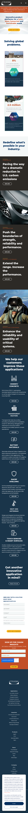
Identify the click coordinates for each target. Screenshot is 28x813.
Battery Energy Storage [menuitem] (14, 722)
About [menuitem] (14, 767)
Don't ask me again (14, 807)
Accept (14, 803)
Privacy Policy (7, 792)
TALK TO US (14, 583)
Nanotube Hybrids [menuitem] (14, 738)
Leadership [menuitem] (14, 773)
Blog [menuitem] (14, 755)
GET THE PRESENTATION (18, 11)
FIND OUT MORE (14, 29)
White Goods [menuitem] (14, 720)
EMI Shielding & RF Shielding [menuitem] (14, 701)
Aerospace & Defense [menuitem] (14, 724)
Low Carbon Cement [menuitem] (14, 693)
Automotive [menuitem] (14, 716)
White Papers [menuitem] (14, 757)
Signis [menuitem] (15, 740)
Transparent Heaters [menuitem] (14, 697)
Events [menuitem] (14, 753)
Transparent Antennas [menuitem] (14, 699)
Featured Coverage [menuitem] (14, 751)
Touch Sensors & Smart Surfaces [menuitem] (14, 705)
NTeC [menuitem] (15, 736)
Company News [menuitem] (14, 771)
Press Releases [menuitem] (14, 749)
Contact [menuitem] (14, 769)
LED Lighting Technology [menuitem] (14, 703)
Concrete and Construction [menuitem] (14, 714)
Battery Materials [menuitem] (14, 695)
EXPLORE (7, 183)
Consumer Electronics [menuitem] (14, 718)
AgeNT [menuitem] (14, 734)
